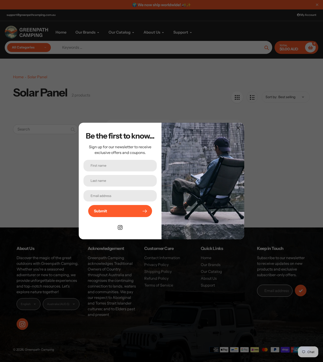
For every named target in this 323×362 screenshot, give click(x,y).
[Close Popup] (238, 128)
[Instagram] (120, 227)
